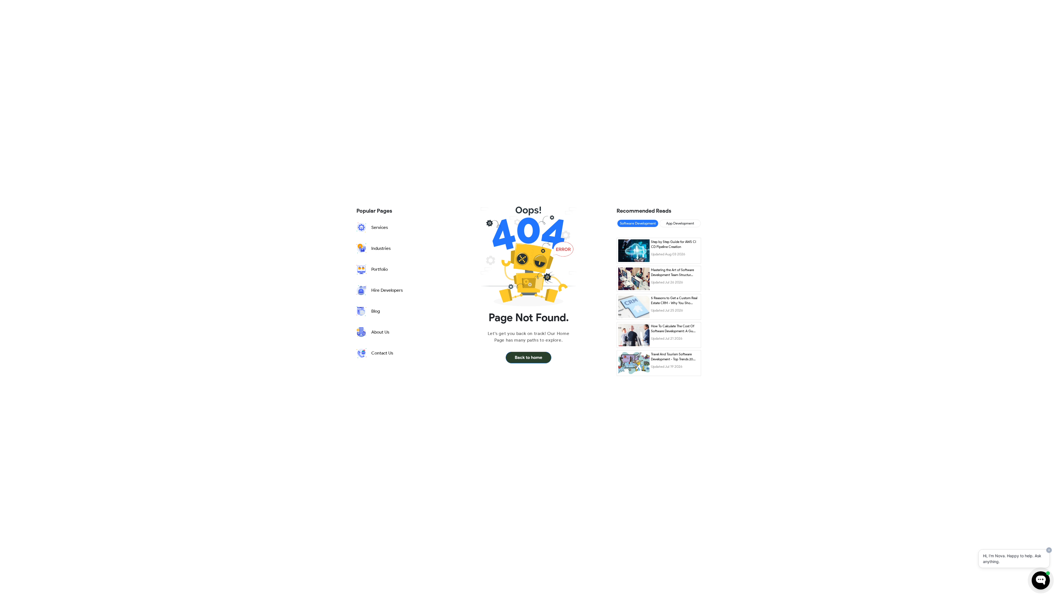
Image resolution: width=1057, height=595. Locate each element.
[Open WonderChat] (1041, 580)
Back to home (528, 357)
